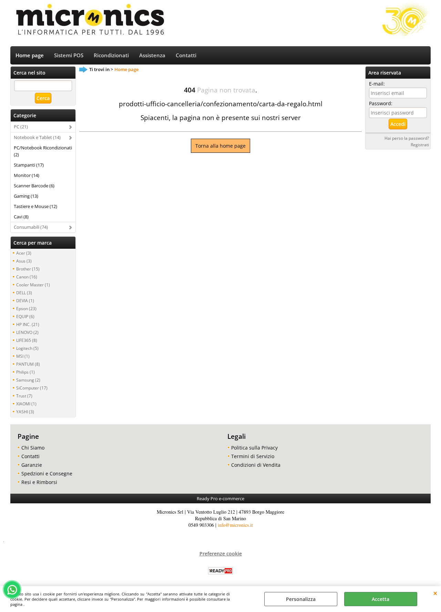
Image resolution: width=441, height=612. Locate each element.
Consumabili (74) (31, 227)
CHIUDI (435, 593)
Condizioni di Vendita (255, 465)
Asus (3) (24, 261)
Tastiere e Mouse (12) (35, 206)
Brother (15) (28, 269)
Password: (380, 103)
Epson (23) (26, 308)
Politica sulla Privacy (254, 447)
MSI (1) (23, 356)
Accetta (380, 599)
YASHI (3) (25, 411)
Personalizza (301, 599)
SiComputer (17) (32, 388)
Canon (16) (26, 276)
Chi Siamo (32, 447)
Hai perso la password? (406, 138)
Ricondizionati (111, 55)
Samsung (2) (28, 380)
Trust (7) (24, 395)
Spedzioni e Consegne (46, 473)
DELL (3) (24, 292)
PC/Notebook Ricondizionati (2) (43, 151)
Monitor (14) (26, 175)
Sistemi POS (68, 55)
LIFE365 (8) (26, 340)
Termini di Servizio (252, 456)
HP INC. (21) (27, 324)
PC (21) (21, 127)
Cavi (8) (21, 217)
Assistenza (152, 55)
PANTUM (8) (28, 364)
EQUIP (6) (25, 316)
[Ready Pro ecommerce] (220, 570)
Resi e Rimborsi (39, 482)
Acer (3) (23, 253)
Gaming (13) (26, 196)
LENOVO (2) (27, 332)
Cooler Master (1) (33, 284)
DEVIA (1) (25, 300)
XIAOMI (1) (26, 403)
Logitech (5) (27, 348)
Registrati (420, 144)
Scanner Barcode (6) (34, 185)
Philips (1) (25, 372)
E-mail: (377, 83)
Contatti (186, 55)
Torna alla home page (220, 145)
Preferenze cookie (220, 553)
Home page (30, 55)
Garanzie (31, 465)
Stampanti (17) (29, 165)
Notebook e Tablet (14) (37, 137)
